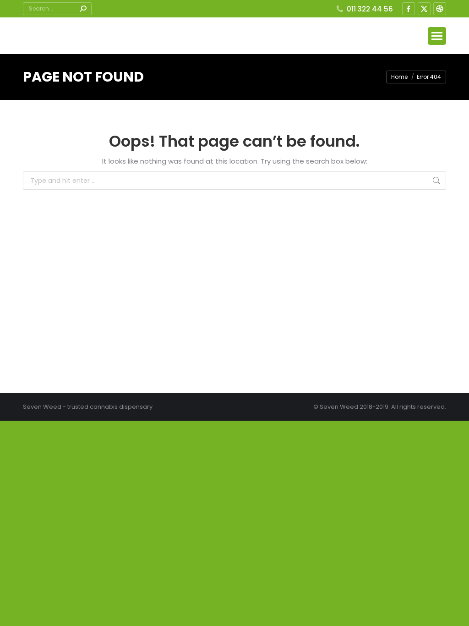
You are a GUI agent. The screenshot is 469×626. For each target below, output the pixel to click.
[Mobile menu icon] (437, 36)
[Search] (83, 8)
